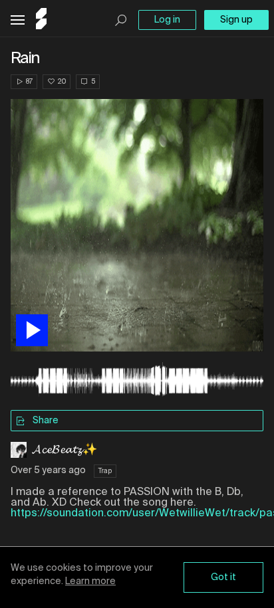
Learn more (90, 581)
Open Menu (18, 20)
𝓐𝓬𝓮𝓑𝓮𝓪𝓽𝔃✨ (64, 450)
